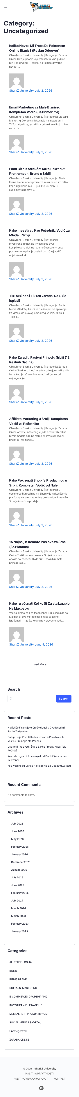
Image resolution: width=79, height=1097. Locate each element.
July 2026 (17, 823)
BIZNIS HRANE (17, 979)
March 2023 (18, 915)
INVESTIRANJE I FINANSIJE (25, 1005)
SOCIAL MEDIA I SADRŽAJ (25, 1022)
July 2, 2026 (43, 90)
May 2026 (17, 838)
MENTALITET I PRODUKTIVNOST (29, 1013)
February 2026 (20, 846)
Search (14, 689)
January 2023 (19, 931)
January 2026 (19, 854)
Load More (39, 664)
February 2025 (20, 892)
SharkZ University (22, 90)
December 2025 (20, 862)
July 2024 (17, 900)
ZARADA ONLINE (19, 1039)
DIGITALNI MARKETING (23, 987)
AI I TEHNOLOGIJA (20, 962)
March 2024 (18, 908)
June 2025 (17, 885)
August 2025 (19, 869)
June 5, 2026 (44, 644)
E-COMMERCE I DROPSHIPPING (28, 996)
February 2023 (20, 923)
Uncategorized (18, 1031)
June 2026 (17, 831)
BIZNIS (13, 970)
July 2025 (17, 877)
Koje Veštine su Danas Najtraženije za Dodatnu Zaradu (39, 765)
